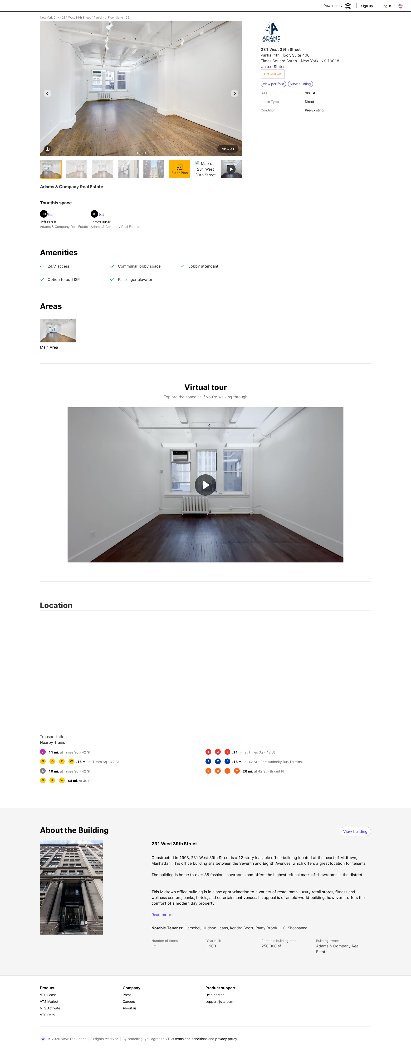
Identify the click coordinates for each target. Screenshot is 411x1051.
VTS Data (47, 1015)
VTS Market (49, 1001)
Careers (129, 1001)
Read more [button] (161, 914)
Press (127, 995)
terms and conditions (191, 1039)
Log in (386, 6)
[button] (141, 89)
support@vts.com (219, 1001)
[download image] (47, 149)
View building (355, 831)
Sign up (367, 6)
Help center (215, 995)
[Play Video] (205, 485)
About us (130, 1008)
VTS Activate (50, 1008)
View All (228, 149)
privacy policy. (226, 1039)
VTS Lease (48, 995)
